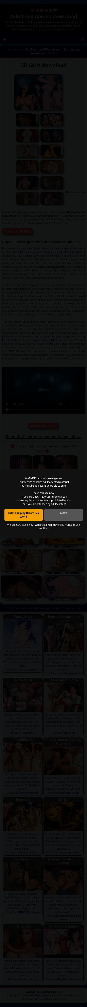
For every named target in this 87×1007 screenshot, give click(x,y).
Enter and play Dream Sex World (23, 514)
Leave (63, 513)
